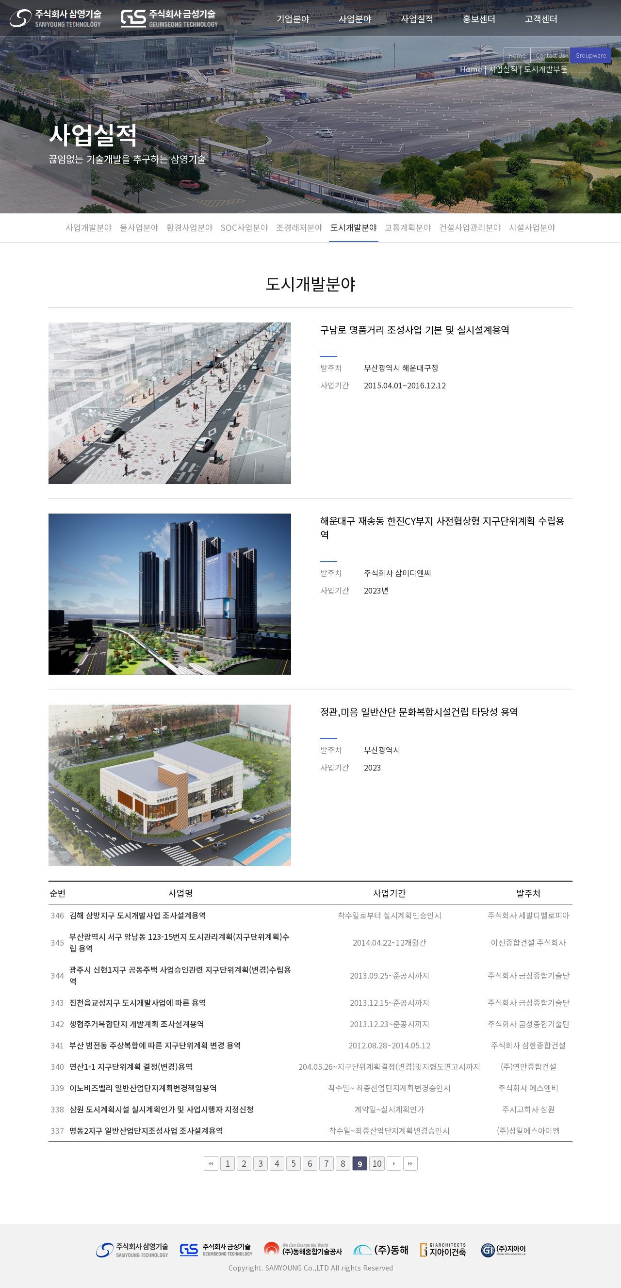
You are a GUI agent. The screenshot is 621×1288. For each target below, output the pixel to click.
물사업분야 (139, 227)
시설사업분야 (532, 227)
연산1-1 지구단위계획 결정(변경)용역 (131, 1066)
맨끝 (410, 1163)
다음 (394, 1163)
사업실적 (417, 18)
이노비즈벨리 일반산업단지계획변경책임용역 (143, 1088)
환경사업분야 (189, 227)
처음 (211, 1163)
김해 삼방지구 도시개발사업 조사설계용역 (137, 915)
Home (517, 55)
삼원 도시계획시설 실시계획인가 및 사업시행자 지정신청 (161, 1109)
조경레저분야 (299, 227)
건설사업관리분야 (470, 227)
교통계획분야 (408, 227)
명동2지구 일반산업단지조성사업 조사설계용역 (146, 1130)
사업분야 (355, 18)
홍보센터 (479, 18)
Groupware (590, 55)
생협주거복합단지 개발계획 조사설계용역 (136, 1024)
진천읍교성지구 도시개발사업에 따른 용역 (137, 1002)
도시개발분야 (353, 227)
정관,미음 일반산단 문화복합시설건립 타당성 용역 (419, 712)
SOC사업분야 (244, 227)
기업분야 (293, 18)
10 (377, 1163)
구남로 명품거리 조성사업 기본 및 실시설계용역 (414, 329)
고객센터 (541, 18)
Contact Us (550, 55)
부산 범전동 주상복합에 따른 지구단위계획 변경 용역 (155, 1045)
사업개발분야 (88, 227)
